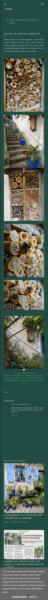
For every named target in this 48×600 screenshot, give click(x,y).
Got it (33, 597)
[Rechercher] (42, 3)
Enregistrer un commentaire (19, 522)
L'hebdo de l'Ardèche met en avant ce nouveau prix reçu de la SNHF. (24, 564)
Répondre (14, 416)
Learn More (19, 597)
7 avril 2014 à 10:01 (23, 404)
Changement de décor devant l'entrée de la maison (23, 516)
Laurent (14, 404)
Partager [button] (6, 392)
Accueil (9, 9)
